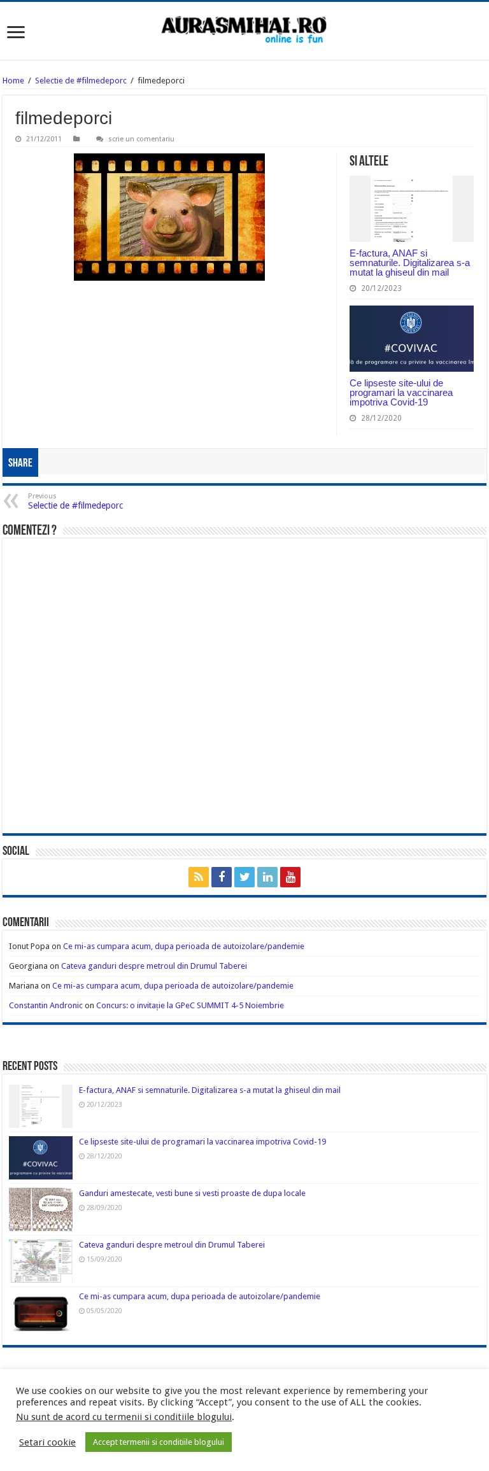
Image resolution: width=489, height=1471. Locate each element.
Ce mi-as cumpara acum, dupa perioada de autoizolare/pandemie (183, 946)
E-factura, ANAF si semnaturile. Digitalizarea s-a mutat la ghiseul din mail (410, 263)
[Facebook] (221, 877)
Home (13, 80)
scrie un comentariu (141, 139)
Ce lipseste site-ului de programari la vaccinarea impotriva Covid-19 (401, 392)
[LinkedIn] (267, 877)
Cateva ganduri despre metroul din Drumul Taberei (154, 966)
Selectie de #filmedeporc (81, 80)
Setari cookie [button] (47, 1442)
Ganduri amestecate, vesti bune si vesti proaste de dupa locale (192, 1193)
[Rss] (198, 877)
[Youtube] (290, 877)
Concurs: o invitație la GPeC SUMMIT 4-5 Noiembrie (190, 1005)
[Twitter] (244, 877)
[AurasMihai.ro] (244, 31)
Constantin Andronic (46, 1005)
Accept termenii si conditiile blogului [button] (158, 1442)
